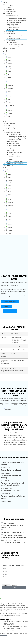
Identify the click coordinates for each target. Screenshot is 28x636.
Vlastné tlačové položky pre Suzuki (14, 46)
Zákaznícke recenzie (9, 48)
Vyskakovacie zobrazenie (15, 22)
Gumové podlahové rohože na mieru (13, 537)
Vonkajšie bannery (10, 33)
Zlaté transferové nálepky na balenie (12, 463)
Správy (5, 50)
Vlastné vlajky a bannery (12, 24)
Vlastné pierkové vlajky (14, 26)
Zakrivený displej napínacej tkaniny (17, 20)
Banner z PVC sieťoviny (14, 38)
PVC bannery (12, 37)
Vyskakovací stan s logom (11, 491)
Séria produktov (7, 13)
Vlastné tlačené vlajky (14, 27)
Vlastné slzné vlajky (14, 29)
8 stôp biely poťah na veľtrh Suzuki (13, 542)
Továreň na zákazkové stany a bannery (13, 497)
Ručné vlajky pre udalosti (11, 470)
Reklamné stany (10, 31)
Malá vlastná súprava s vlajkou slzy (13, 532)
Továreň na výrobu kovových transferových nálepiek (12, 484)
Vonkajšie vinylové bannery (15, 35)
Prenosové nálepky (10, 40)
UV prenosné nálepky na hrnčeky (11, 476)
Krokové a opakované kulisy (13, 15)
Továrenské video (10, 6)
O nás (4, 4)
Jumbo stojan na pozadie (15, 17)
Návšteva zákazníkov (11, 11)
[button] (13, 118)
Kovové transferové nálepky (16, 44)
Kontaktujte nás (7, 52)
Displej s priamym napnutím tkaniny (17, 18)
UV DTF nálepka (13, 42)
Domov (5, 2)
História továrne (10, 9)
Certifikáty (8, 7)
